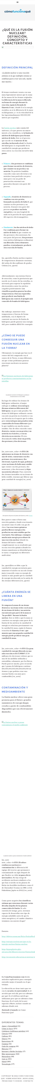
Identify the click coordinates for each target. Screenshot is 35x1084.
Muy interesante (8, 1054)
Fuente (30, 515)
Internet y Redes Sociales (12, 1051)
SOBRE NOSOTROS (13, 1078)
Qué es (4, 1059)
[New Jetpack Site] (17, 15)
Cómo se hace (7, 1029)
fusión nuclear (10, 128)
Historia (5, 1049)
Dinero (5, 1039)
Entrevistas (6, 1041)
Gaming (5, 1044)
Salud (4, 1061)
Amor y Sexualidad (9, 1026)
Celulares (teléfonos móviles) (13, 1031)
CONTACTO (28, 1081)
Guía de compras (9, 1046)
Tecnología (6, 1064)
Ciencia (5, 1034)
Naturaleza (6, 1056)
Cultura (5, 1036)
